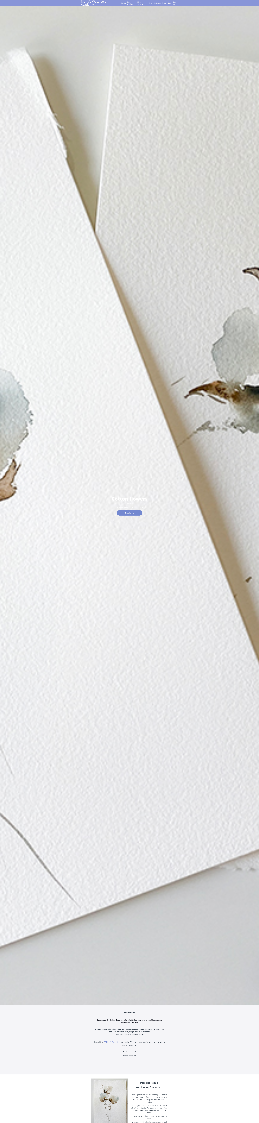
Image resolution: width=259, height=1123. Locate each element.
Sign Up (174, 3)
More (164, 3)
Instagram (157, 3)
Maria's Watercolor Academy (94, 3)
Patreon (150, 3)
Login (170, 3)
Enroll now (129, 513)
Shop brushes (130, 3)
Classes (123, 3)
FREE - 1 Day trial (111, 1042)
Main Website (140, 3)
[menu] (148, 3)
